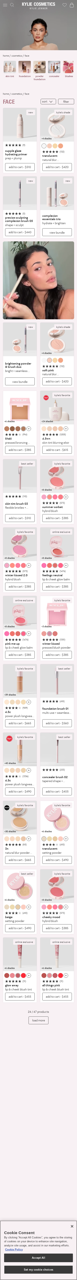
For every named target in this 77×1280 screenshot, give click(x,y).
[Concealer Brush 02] (57, 749)
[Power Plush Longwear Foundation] (20, 681)
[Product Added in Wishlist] (65, 5)
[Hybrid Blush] (57, 476)
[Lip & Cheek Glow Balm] (57, 544)
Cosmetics (16, 55)
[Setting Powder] (57, 817)
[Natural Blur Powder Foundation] (20, 817)
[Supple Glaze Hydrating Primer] (20, 125)
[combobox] (48, 101)
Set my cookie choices (38, 1269)
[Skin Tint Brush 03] (20, 476)
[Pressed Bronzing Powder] (20, 407)
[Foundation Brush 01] (57, 681)
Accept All (38, 1257)
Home (6, 55)
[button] (5, 5)
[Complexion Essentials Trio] (57, 193)
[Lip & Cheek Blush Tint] (20, 954)
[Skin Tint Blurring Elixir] (57, 407)
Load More (38, 1020)
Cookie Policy (14, 1249)
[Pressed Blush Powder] (57, 613)
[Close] (72, 1226)
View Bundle (57, 232)
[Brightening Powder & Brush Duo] (20, 339)
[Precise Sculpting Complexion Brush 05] (20, 193)
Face (27, 55)
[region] (38, 1250)
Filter (66, 101)
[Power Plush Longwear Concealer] (20, 749)
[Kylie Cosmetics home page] (38, 5)
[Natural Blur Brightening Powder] (57, 125)
